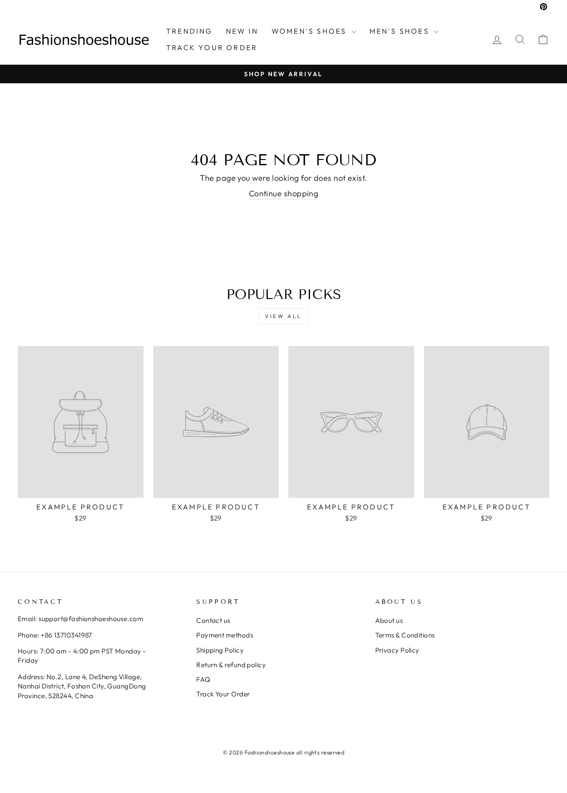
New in (242, 31)
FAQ (203, 679)
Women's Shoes (311, 31)
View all (283, 316)
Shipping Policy (220, 650)
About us (389, 620)
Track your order (211, 47)
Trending (189, 31)
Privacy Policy (397, 650)
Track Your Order (223, 694)
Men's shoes (400, 31)
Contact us (213, 620)
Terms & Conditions (405, 635)
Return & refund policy (231, 665)
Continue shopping (283, 193)
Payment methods (224, 635)
